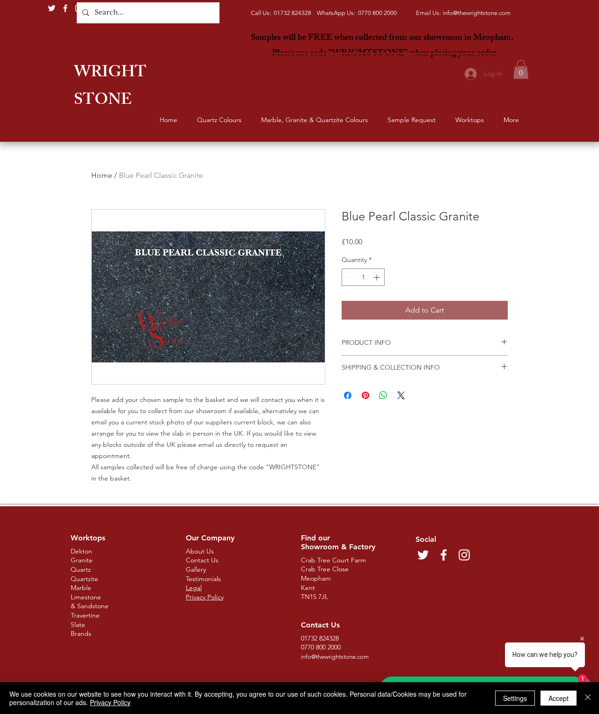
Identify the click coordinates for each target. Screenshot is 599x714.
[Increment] (377, 277)
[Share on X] (401, 395)
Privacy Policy (110, 702)
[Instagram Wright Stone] (79, 8)
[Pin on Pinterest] (365, 395)
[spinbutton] (363, 277)
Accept (558, 698)
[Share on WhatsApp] (383, 395)
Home (101, 175)
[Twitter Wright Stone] (52, 8)
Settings (515, 698)
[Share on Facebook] (347, 395)
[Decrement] (349, 277)
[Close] (587, 698)
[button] (521, 69)
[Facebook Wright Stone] (65, 8)
